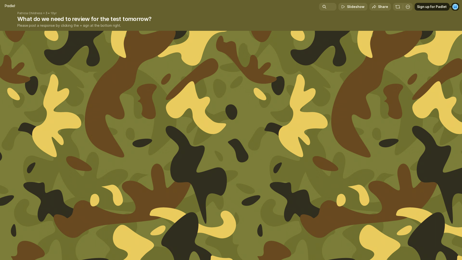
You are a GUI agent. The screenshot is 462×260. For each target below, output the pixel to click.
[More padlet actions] (408, 7)
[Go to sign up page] (455, 7)
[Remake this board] (398, 7)
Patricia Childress (29, 13)
